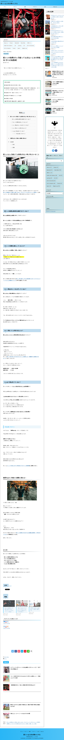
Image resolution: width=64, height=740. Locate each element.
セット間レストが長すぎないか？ (19, 128)
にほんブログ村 (6, 623)
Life (24, 45)
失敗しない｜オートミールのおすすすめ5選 (20, 713)
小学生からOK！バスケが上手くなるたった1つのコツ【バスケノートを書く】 (57, 52)
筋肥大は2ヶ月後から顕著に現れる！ (18, 138)
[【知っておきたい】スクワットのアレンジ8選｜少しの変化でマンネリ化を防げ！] (22, 603)
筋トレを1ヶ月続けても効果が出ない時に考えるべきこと (22, 116)
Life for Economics (30, 45)
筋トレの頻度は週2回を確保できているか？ (21, 119)
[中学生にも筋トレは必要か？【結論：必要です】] (34, 603)
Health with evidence (8, 45)
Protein (14, 48)
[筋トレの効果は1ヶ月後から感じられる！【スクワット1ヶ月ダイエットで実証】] (9, 603)
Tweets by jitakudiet (50, 211)
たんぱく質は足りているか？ (18, 131)
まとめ (11, 141)
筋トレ (5, 658)
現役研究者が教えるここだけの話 (32, 736)
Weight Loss (24, 48)
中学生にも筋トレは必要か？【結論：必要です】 (34, 609)
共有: (13, 144)
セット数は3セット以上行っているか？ (20, 125)
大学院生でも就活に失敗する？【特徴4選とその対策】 (57, 110)
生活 (45, 6)
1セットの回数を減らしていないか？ (19, 122)
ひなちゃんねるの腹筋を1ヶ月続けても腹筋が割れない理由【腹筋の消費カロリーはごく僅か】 (57, 58)
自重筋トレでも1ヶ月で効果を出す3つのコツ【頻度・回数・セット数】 (22, 723)
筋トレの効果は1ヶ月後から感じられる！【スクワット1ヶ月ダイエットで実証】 (20, 192)
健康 (25, 6)
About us (55, 6)
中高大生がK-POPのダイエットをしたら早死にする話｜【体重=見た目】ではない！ (57, 32)
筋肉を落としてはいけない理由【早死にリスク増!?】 (57, 92)
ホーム (5, 6)
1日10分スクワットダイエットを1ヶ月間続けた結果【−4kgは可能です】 (57, 17)
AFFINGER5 (41, 738)
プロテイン (35, 6)
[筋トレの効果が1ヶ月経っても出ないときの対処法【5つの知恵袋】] (22, 651)
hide (23, 112)
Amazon (11, 42)
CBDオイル (29, 42)
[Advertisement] (22, 639)
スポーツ (15, 6)
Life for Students (7, 48)
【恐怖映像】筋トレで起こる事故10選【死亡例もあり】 (23, 685)
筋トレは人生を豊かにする (9, 3)
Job (15, 45)
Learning (19, 45)
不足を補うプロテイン (20, 133)
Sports (19, 48)
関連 (13, 147)
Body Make (23, 42)
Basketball (17, 42)
